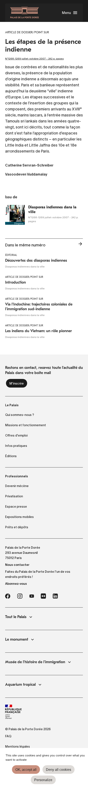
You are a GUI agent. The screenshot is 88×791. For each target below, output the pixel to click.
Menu (66, 13)
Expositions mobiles (19, 517)
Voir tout (80, 245)
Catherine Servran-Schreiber (29, 165)
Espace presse (16, 506)
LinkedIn (55, 596)
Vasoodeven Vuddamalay (26, 174)
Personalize (43, 780)
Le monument (16, 639)
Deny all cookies (58, 769)
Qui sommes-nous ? (19, 415)
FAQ (8, 736)
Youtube (31, 596)
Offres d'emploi (16, 435)
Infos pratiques (16, 445)
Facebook (7, 596)
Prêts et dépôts (16, 527)
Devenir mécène (17, 486)
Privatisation (14, 496)
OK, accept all (26, 769)
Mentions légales (17, 746)
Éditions (11, 456)
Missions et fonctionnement (25, 425)
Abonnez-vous (16, 583)
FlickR (43, 596)
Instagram (19, 596)
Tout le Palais (15, 617)
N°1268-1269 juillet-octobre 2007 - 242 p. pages (34, 58)
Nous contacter (17, 565)
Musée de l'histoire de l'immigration (35, 662)
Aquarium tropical (20, 684)
